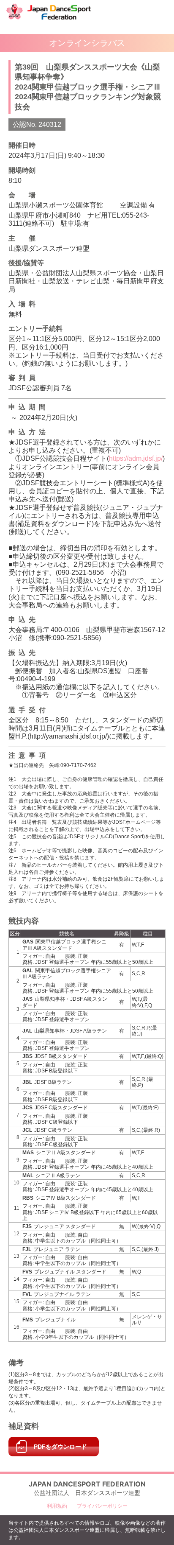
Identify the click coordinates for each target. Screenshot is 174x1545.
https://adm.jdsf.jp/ (136, 458)
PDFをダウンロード (60, 1446)
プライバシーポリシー (102, 1506)
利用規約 (57, 1506)
